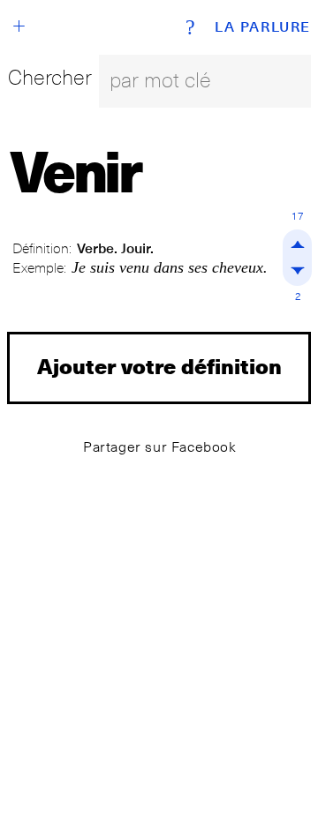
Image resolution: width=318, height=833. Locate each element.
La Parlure (263, 27)
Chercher (50, 77)
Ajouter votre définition (159, 366)
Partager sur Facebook (160, 447)
